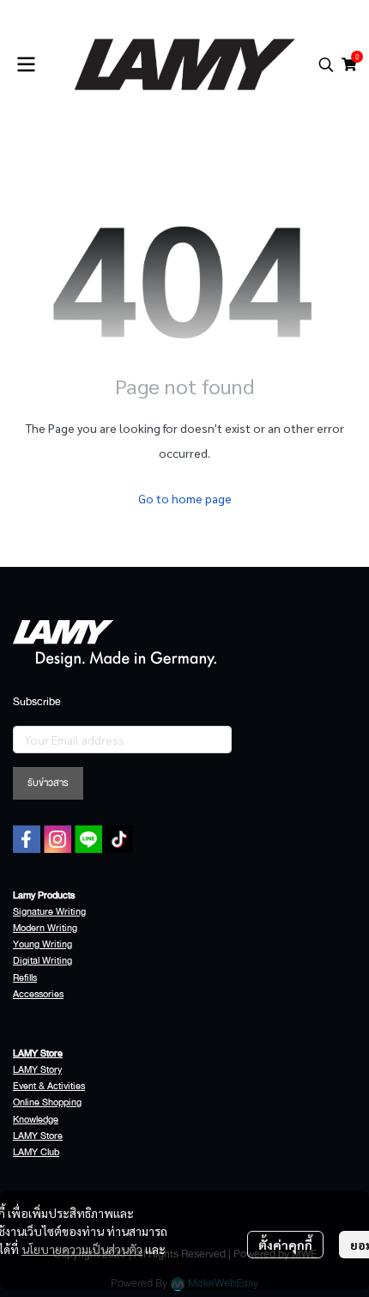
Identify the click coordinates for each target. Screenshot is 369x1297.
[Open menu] (26, 64)
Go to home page (185, 498)
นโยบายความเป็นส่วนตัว (81, 1249)
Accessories (38, 994)
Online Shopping (47, 1102)
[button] (326, 64)
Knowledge (35, 1119)
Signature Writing (49, 912)
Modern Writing (45, 928)
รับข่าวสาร (48, 783)
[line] (88, 839)
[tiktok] (119, 839)
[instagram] (57, 839)
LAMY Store (38, 1136)
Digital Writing (42, 961)
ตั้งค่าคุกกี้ (285, 1244)
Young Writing (42, 944)
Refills (25, 978)
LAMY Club (36, 1152)
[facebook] (26, 839)
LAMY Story (37, 1070)
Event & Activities (49, 1086)
